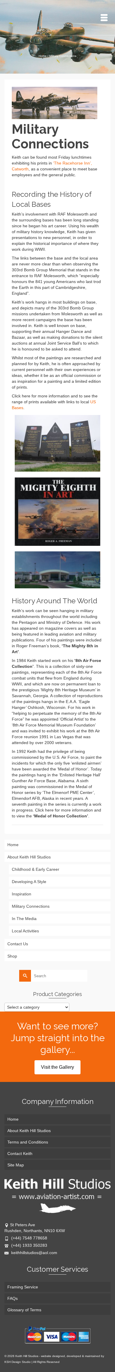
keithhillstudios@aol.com (33, 1252)
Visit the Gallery (57, 1067)
